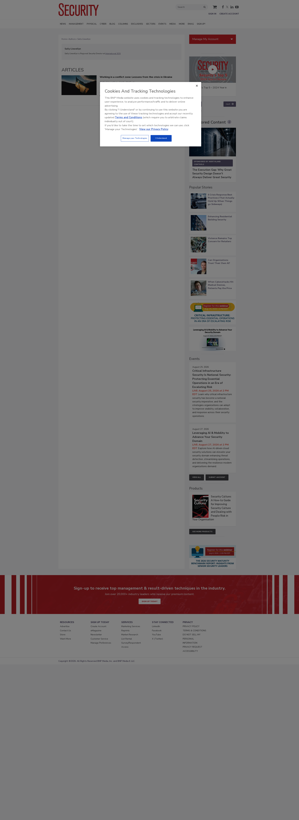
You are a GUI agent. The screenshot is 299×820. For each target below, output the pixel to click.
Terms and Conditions (128, 117)
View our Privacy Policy (153, 129)
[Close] (196, 85)
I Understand (161, 138)
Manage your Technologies (135, 138)
